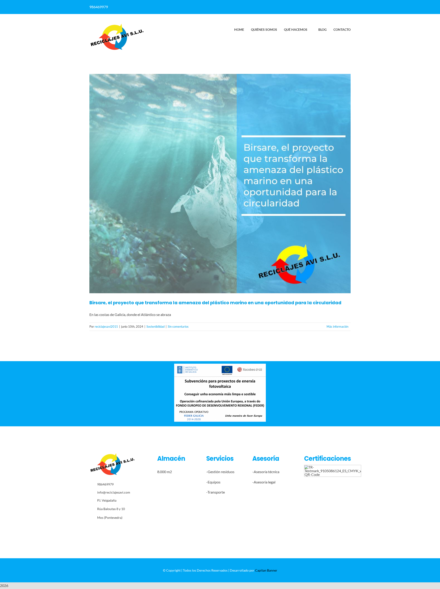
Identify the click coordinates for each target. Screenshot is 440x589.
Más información (337, 326)
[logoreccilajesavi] (116, 25)
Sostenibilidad (155, 326)
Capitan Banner (266, 570)
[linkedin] (236, 7)
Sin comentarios (178, 326)
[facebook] (227, 7)
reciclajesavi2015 (106, 326)
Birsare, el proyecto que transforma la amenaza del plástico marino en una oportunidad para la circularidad (215, 303)
